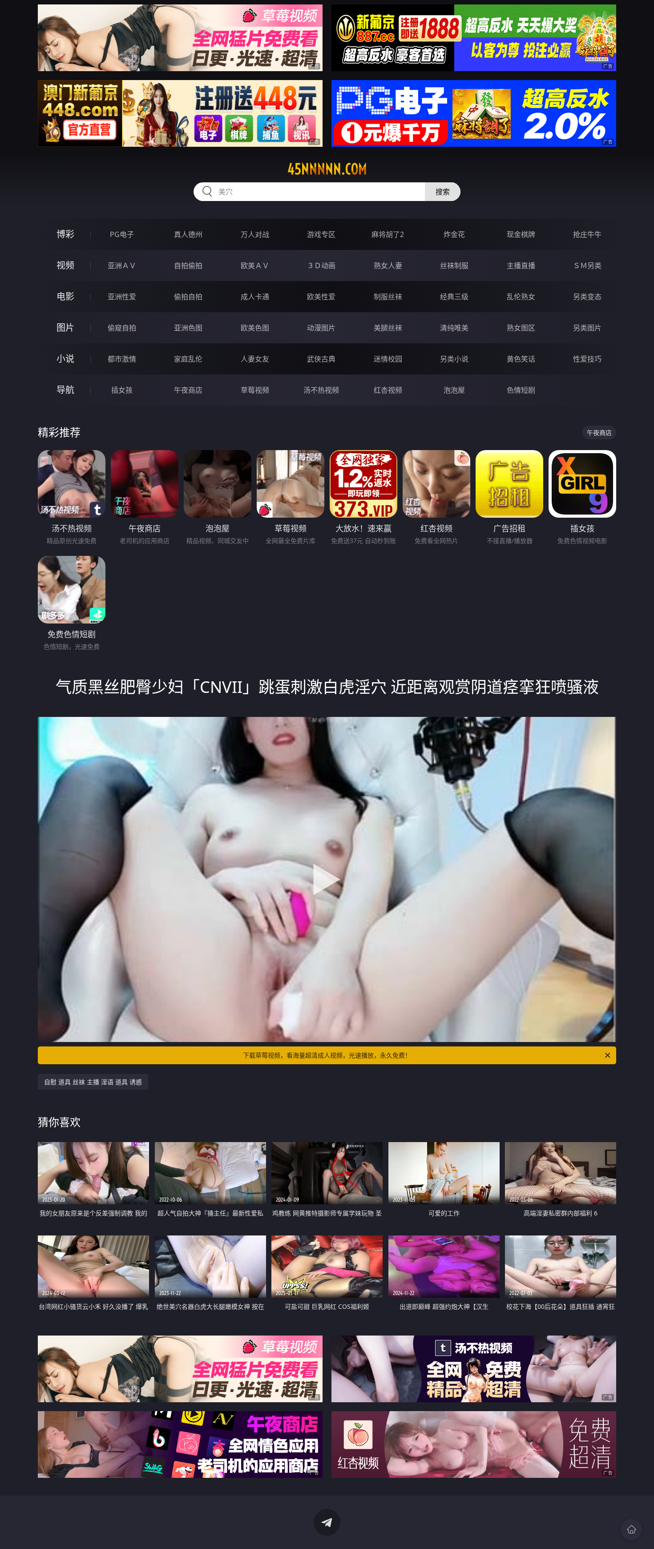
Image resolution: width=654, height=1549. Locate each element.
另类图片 (587, 328)
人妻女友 (255, 359)
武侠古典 (321, 359)
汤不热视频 (321, 390)
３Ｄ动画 (321, 265)
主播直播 (521, 265)
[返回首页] (631, 1529)
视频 (65, 265)
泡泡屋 (454, 390)
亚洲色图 (188, 328)
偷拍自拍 (188, 297)
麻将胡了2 (387, 234)
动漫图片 (321, 328)
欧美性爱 (321, 297)
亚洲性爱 (122, 297)
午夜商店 (188, 390)
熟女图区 (521, 328)
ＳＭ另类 (587, 265)
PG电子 (122, 234)
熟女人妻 (388, 265)
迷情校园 (388, 359)
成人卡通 (255, 297)
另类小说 (454, 359)
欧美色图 (255, 328)
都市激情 (122, 359)
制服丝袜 (388, 297)
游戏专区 (321, 234)
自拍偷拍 (188, 265)
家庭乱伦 (188, 359)
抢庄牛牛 (587, 234)
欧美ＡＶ (255, 265)
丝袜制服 (454, 265)
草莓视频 (255, 390)
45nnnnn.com (327, 169)
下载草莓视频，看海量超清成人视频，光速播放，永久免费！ (327, 1055)
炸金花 (454, 234)
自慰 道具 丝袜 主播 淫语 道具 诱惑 (93, 1082)
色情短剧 (521, 390)
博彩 (65, 234)
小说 (65, 359)
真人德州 (188, 234)
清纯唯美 (454, 328)
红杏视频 (388, 390)
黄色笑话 (521, 359)
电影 (65, 296)
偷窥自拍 (122, 328)
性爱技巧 (587, 359)
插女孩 (122, 390)
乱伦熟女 (521, 297)
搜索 (443, 192)
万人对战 (255, 234)
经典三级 (454, 297)
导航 (65, 390)
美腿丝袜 (388, 328)
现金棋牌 (521, 234)
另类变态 (587, 297)
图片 (65, 328)
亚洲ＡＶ (122, 265)
